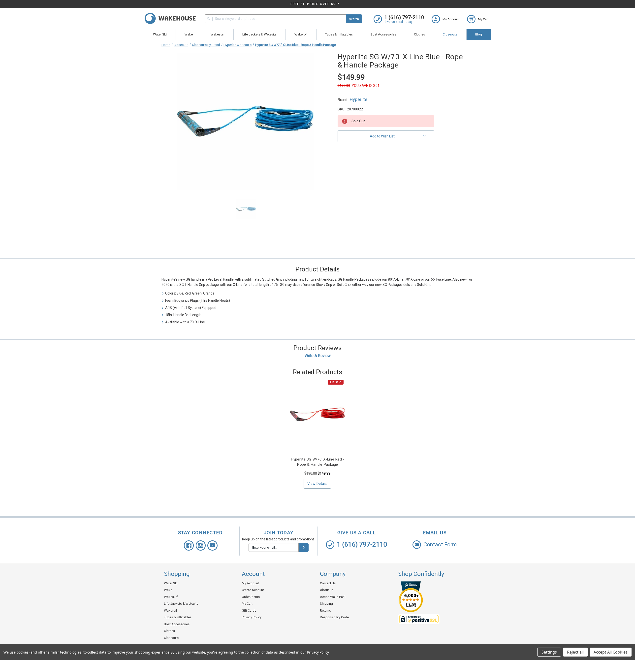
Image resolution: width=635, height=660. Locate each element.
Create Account (253, 590)
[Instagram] (201, 545)
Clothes (419, 34)
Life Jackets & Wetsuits (259, 34)
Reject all (575, 652)
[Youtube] (212, 545)
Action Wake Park (333, 596)
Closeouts (450, 34)
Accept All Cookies (611, 652)
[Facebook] (189, 545)
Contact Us (328, 583)
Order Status (251, 596)
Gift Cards (249, 610)
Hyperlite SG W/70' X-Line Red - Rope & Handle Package (318, 462)
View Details (317, 483)
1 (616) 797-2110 (362, 544)
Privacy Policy (251, 617)
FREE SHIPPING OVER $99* (315, 3)
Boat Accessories (383, 34)
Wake (189, 34)
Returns (325, 610)
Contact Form (440, 545)
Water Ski (160, 34)
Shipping (326, 603)
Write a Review (318, 356)
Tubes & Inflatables (339, 34)
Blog (478, 34)
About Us (326, 590)
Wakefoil (300, 34)
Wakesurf (217, 34)
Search (354, 19)
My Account (250, 583)
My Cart (247, 603)
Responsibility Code (334, 617)
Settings (549, 652)
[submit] (304, 547)
